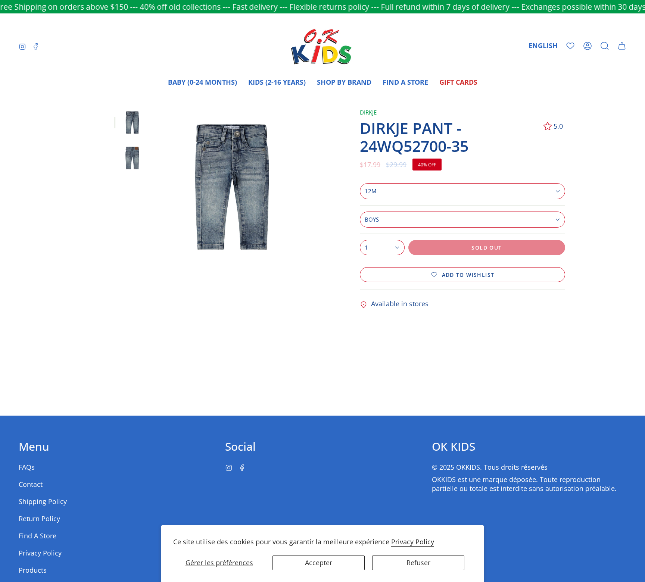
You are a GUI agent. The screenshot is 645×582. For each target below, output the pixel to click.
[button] (604, 46)
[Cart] (621, 46)
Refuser (418, 562)
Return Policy (39, 518)
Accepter (318, 562)
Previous (153, 186)
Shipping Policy (43, 501)
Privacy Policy (412, 541)
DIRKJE (368, 112)
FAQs (27, 467)
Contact (31, 484)
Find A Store (37, 535)
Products (33, 570)
